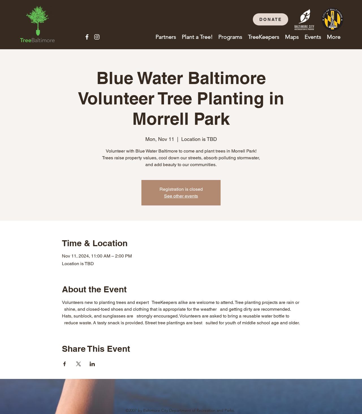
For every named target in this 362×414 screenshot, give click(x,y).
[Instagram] (96, 36)
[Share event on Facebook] (64, 364)
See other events (181, 196)
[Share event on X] (78, 364)
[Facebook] (86, 36)
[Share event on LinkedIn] (92, 364)
